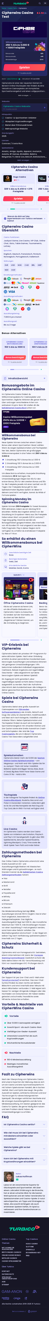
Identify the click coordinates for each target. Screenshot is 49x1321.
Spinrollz (30, 1249)
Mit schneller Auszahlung (8, 1248)
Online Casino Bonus (11, 1255)
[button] (7, 209)
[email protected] (10, 980)
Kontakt (6, 1271)
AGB (3, 1282)
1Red (28, 1255)
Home (4, 8)
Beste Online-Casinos (11, 1252)
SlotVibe (30, 1247)
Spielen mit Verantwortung (9, 1278)
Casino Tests (12, 8)
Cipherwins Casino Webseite (16, 106)
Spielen (24, 67)
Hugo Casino (19, 177)
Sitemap (5, 1284)
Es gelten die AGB (26, 73)
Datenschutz (8, 1274)
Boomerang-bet (33, 1252)
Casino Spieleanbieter (11, 1261)
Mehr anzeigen (23, 95)
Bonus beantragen (14, 357)
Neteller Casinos (9, 1258)
